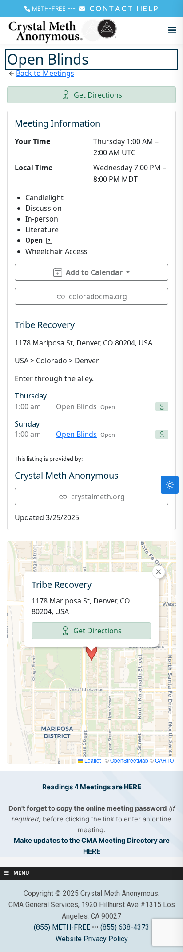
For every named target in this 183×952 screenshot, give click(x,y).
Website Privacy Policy (92, 939)
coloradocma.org (98, 296)
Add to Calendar (94, 272)
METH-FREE (49, 8)
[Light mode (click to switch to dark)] (170, 485)
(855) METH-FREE (62, 927)
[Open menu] (170, 30)
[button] (91, 652)
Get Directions (98, 95)
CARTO (164, 760)
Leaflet (92, 760)
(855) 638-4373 (124, 927)
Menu (21, 873)
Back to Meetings (45, 73)
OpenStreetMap (129, 760)
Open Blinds (76, 434)
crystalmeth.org (98, 496)
